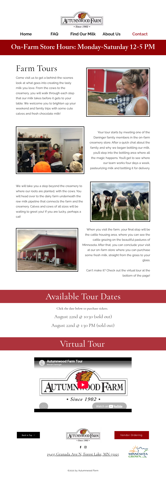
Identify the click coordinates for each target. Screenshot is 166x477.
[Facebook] (80, 447)
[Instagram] (85, 447)
